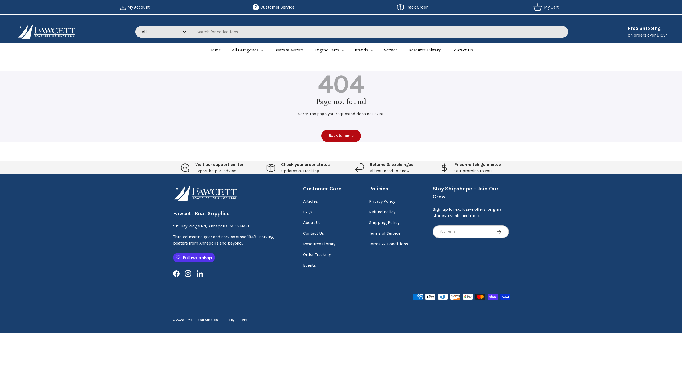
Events (309, 265)
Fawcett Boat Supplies (201, 320)
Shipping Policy (384, 222)
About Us (312, 222)
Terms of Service (384, 233)
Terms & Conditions (388, 243)
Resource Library (319, 243)
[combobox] (351, 32)
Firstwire (241, 320)
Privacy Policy (382, 201)
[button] (547, 7)
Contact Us (313, 233)
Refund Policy (382, 211)
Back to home (341, 135)
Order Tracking (317, 254)
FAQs (307, 211)
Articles (310, 201)
